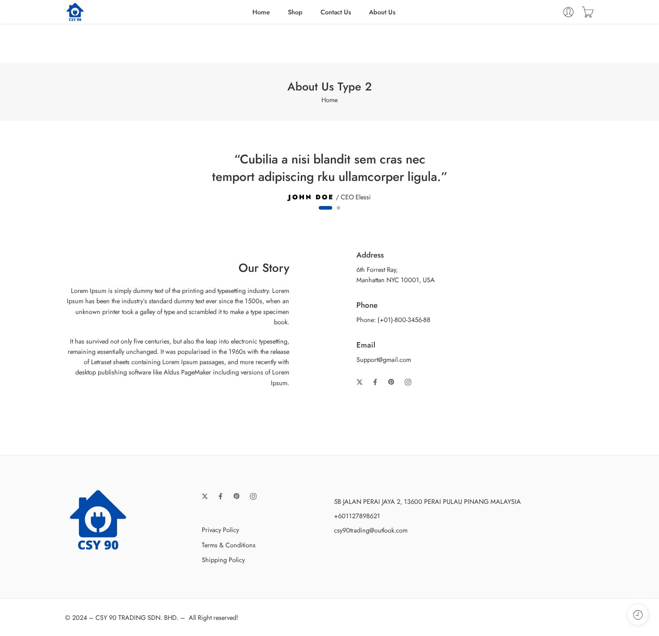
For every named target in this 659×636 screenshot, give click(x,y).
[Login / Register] (568, 12)
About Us (382, 12)
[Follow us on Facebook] (375, 382)
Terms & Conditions (229, 545)
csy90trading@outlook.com (371, 530)
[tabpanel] (329, 175)
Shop (295, 12)
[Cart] (587, 12)
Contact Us (336, 12)
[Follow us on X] (359, 382)
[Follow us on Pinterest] (391, 382)
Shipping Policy (223, 559)
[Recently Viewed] (638, 615)
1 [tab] (325, 215)
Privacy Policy (220, 529)
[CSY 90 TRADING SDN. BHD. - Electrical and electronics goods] (75, 12)
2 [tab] (338, 215)
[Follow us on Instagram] (408, 382)
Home (261, 12)
